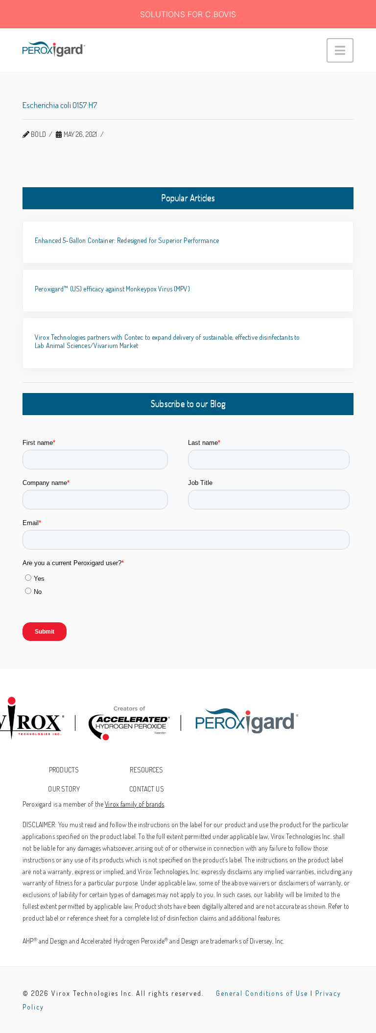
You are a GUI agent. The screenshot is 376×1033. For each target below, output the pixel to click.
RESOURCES (146, 770)
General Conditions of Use (262, 993)
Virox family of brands (134, 804)
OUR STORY (63, 789)
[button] (340, 50)
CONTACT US (146, 789)
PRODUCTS (64, 770)
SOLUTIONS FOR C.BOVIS (188, 14)
